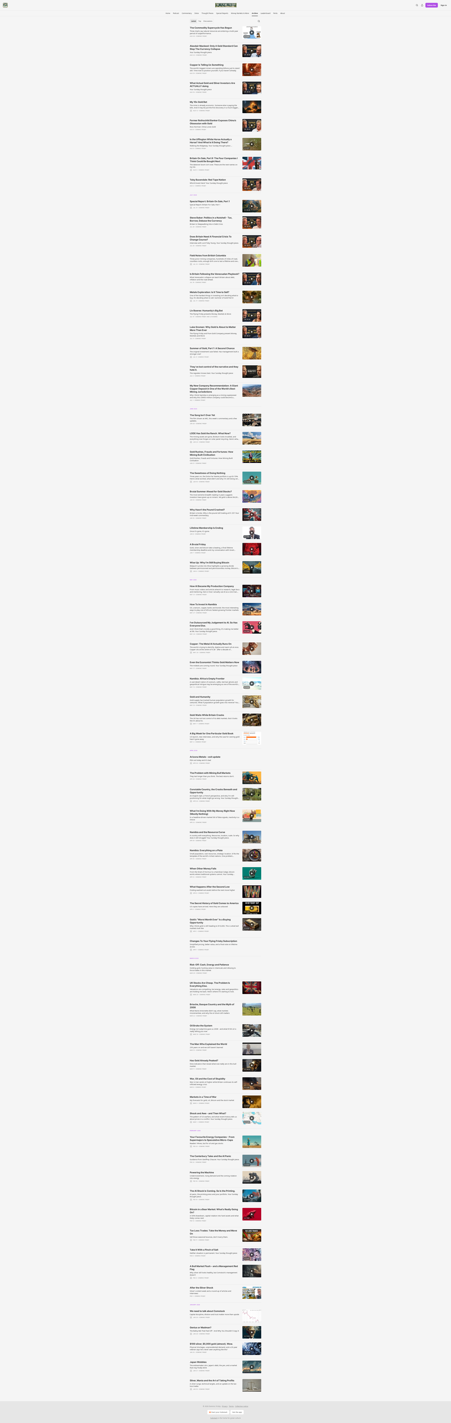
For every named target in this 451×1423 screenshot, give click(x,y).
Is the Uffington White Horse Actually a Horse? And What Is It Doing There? (211, 141)
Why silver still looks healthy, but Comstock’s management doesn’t (213, 1273)
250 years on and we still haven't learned (206, 1047)
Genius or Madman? (200, 1327)
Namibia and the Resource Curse (207, 832)
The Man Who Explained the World (208, 1044)
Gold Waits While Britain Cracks (207, 715)
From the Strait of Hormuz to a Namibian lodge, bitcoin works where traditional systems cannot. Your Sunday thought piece (212, 873)
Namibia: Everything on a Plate (206, 850)
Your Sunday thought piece (201, 89)
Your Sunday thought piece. (201, 52)
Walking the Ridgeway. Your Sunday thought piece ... (211, 145)
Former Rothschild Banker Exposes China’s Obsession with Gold (213, 122)
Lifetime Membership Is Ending (206, 528)
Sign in (444, 5)
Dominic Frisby (201, 36)
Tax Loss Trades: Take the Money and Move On (213, 1232)
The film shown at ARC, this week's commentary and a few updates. (213, 419)
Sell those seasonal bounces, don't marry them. (209, 1237)
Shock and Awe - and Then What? (208, 1113)
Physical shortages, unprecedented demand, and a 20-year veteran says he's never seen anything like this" (213, 1348)
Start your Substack (219, 1412)
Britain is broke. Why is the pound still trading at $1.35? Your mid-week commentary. (214, 514)
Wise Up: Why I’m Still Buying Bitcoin (209, 562)
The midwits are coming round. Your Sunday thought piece (213, 665)
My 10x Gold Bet (198, 102)
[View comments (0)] (208, 210)
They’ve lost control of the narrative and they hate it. (214, 368)
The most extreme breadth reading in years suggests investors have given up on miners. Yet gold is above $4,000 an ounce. (214, 496)
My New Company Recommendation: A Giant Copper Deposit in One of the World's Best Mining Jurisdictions (214, 388)
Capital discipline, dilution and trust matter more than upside (214, 1314)
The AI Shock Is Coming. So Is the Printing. (212, 1191)
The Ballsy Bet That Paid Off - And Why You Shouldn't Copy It (214, 1331)
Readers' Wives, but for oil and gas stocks (206, 1143)
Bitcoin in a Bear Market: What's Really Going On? (214, 1211)
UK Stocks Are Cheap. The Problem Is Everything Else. (210, 984)
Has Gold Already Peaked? (204, 1060)
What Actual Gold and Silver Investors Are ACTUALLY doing (212, 85)
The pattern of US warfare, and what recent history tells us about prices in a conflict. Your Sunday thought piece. (213, 1117)
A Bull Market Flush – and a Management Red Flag (214, 1268)
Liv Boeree (214, 317)
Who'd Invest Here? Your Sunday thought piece (209, 183)
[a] (251, 32)
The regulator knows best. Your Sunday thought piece (211, 373)
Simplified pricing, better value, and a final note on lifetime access (213, 945)
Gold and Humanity (200, 697)
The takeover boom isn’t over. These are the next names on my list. (213, 165)
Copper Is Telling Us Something (207, 65)
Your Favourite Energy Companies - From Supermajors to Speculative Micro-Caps (212, 1138)
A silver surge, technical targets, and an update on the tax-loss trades (213, 1385)
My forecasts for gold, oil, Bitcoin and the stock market (212, 1100)
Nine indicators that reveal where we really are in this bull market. (213, 1065)
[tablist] (202, 21)
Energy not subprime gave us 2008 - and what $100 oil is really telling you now (213, 1030)
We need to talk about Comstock (207, 1311)
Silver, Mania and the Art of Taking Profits (212, 1380)
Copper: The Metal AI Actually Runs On (210, 644)
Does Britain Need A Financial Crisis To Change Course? (210, 238)
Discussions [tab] (207, 21)
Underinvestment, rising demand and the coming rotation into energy (213, 1177)
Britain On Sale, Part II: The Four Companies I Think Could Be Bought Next (214, 160)
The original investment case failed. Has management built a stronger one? (214, 352)
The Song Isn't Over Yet (202, 415)
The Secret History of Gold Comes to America (214, 903)
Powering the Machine (202, 1172)
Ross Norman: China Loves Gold (203, 127)
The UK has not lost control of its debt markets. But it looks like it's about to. (213, 719)
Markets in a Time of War (203, 1097)
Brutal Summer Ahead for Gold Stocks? (211, 491)
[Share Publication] (422, 5)
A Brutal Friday (198, 544)
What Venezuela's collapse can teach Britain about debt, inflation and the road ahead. (212, 278)
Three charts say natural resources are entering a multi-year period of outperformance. (214, 32)
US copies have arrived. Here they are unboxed (209, 906)
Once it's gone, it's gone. (200, 531)
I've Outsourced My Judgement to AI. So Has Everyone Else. (213, 624)
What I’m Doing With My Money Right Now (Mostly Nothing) (212, 812)
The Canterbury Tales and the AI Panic (210, 1156)
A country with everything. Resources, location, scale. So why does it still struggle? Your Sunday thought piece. (214, 836)
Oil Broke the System (201, 1025)
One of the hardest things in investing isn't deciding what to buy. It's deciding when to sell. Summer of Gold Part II (214, 296)
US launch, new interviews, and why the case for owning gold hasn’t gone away (214, 738)
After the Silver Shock (201, 1287)
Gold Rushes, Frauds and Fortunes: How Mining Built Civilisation (211, 453)
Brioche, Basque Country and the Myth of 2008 (212, 1006)
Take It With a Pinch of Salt (204, 1249)
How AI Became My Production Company (212, 586)
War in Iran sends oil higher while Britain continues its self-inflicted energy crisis (213, 1083)
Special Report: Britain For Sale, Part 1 (205, 204)
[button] (167, 13)
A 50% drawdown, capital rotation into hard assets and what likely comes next (214, 1216)
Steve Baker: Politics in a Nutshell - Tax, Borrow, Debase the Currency (211, 219)
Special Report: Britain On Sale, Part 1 (210, 201)
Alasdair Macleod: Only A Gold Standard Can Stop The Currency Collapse (214, 47)
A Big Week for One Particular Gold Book (211, 733)
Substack (213, 1418)
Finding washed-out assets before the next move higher (212, 890)
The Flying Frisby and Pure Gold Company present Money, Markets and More (213, 334)
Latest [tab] (193, 21)
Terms (231, 1406)
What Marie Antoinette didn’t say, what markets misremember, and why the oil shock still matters (210, 1012)
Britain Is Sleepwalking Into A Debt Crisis (206, 224)
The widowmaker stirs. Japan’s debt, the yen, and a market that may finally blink (213, 1366)
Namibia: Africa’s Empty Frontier (207, 678)
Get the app (237, 1412)
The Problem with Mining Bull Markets (210, 773)
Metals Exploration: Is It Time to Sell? (209, 292)
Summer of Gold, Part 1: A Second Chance (212, 348)
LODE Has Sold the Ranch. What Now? (210, 433)
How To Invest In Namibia (203, 604)
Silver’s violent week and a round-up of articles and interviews (210, 1292)
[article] (225, 33)
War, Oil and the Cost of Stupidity (207, 1078)
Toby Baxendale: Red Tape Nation (208, 179)
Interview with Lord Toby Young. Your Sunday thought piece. (214, 243)
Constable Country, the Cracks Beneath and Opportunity (213, 791)
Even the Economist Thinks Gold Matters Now (214, 662)
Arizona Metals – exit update (205, 757)
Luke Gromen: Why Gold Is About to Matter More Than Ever (213, 328)
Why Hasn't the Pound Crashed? (207, 509)
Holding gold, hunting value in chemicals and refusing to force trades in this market (213, 969)
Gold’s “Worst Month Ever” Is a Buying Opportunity (210, 921)
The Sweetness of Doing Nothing (207, 473)
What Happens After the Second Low (210, 886)
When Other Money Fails (203, 868)
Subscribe (431, 5)
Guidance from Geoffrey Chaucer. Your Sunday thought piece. (214, 1159)
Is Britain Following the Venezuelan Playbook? (214, 274)
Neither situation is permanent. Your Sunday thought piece (213, 1253)
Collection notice (241, 1406)
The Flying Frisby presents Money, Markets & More (210, 314)
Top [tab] (199, 21)
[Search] (417, 5)
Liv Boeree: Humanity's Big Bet (206, 310)
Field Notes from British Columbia (208, 255)
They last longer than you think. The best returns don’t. (212, 776)
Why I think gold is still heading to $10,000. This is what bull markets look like (214, 927)
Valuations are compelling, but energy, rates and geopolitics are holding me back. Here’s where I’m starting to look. (214, 990)
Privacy (224, 1406)
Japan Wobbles (198, 1362)
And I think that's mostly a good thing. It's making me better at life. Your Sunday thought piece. (214, 630)
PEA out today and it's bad (200, 760)
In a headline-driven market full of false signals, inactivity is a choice (214, 818)
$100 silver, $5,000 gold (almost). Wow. (211, 1344)
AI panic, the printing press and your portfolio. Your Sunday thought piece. (214, 1195)
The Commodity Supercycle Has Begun (211, 27)
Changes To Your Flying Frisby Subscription (213, 941)
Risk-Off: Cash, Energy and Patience (209, 964)
